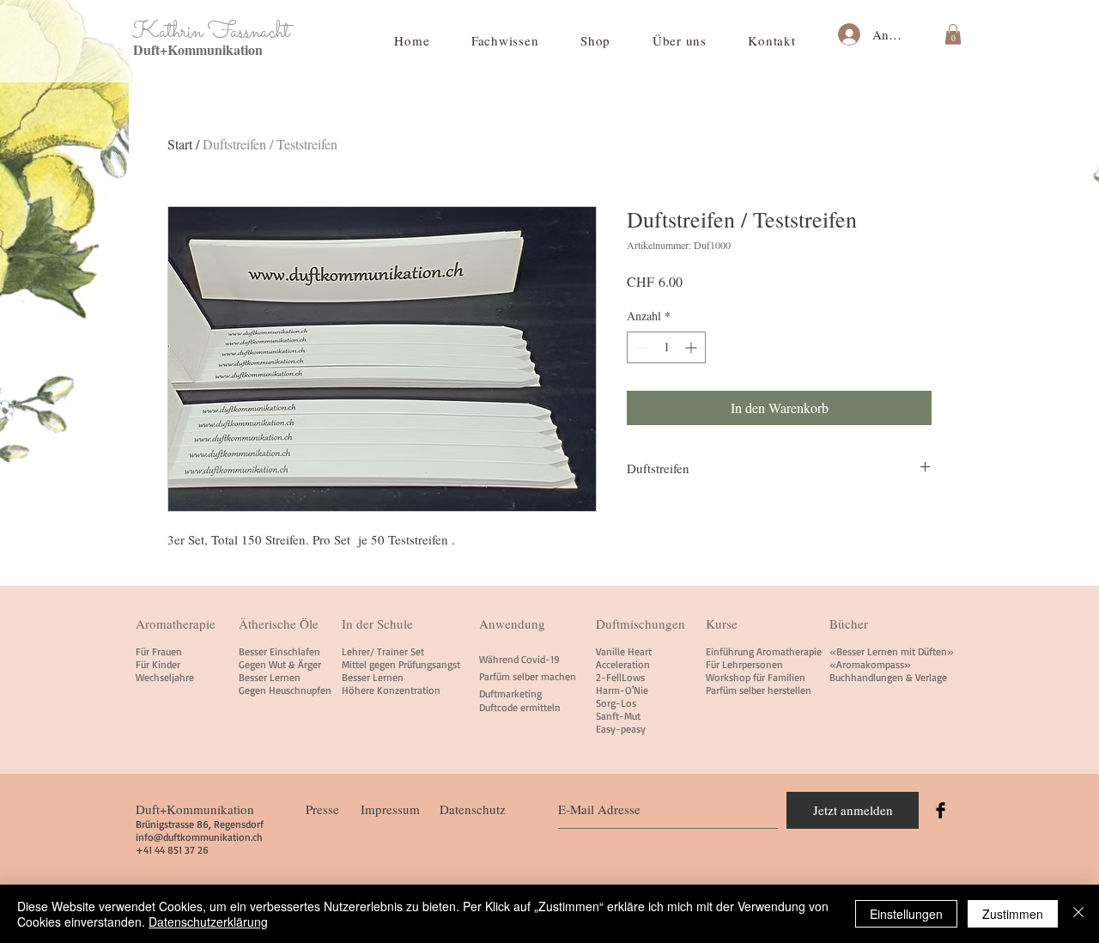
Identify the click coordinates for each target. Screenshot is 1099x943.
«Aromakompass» (870, 664)
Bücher (848, 623)
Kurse (722, 623)
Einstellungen (906, 913)
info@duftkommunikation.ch (199, 836)
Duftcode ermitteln (520, 707)
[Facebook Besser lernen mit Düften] (940, 810)
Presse (322, 809)
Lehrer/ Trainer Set (383, 651)
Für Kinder (158, 664)
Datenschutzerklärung (208, 921)
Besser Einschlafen (279, 651)
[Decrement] (640, 347)
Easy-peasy (621, 728)
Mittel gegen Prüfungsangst (401, 664)
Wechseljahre (165, 677)
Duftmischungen (640, 623)
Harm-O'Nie (622, 690)
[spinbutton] (666, 347)
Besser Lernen (270, 677)
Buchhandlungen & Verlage (888, 677)
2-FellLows (620, 677)
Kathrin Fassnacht (211, 32)
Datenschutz (473, 809)
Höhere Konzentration (391, 690)
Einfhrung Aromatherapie (764, 651)
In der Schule (377, 623)
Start (179, 144)
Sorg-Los (616, 703)
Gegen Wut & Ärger (280, 664)
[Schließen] (1078, 913)
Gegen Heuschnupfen (285, 690)
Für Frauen (159, 651)
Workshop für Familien (755, 677)
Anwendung (512, 623)
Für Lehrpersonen (744, 664)
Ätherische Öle (279, 623)
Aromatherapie (176, 623)
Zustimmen (1012, 913)
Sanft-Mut (618, 715)
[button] (505, 40)
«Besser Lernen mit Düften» (891, 651)
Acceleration (623, 664)
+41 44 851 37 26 (172, 849)
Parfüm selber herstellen (758, 690)
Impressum (390, 809)
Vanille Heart (624, 651)
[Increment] (692, 347)
